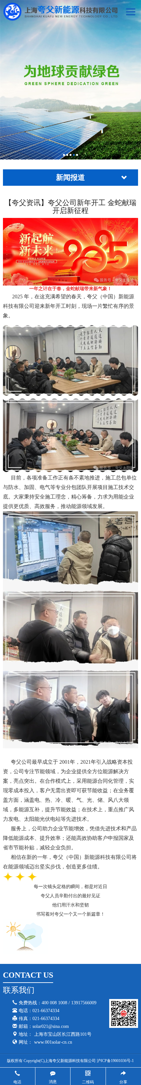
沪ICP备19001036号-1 (115, 1060)
